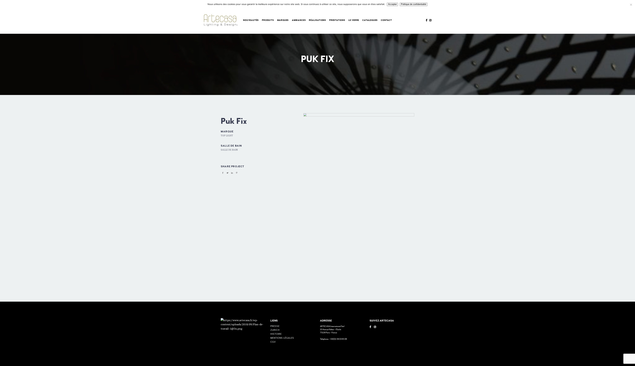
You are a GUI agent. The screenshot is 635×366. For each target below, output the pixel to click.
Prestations (337, 20)
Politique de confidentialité (413, 4)
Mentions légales (282, 338)
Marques (283, 20)
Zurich (275, 330)
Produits (268, 20)
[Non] (631, 4)
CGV (273, 342)
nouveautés (251, 20)
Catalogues (370, 20)
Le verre (353, 20)
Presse (274, 326)
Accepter (392, 4)
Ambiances (299, 20)
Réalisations (317, 20)
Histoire (276, 334)
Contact (386, 20)
